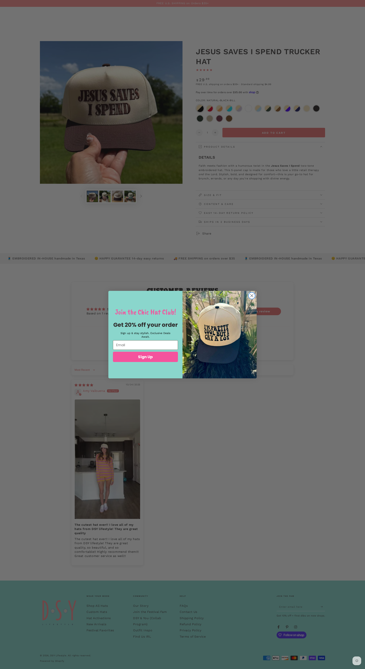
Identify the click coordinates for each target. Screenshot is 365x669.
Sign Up (145, 357)
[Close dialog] (251, 295)
